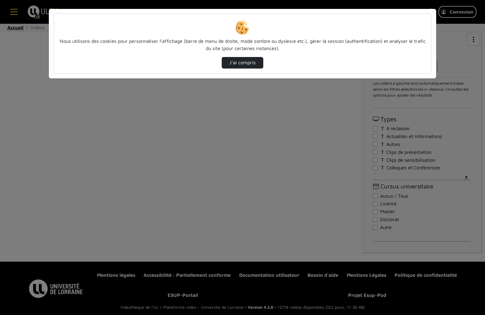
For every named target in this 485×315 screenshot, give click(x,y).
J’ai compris (242, 62)
